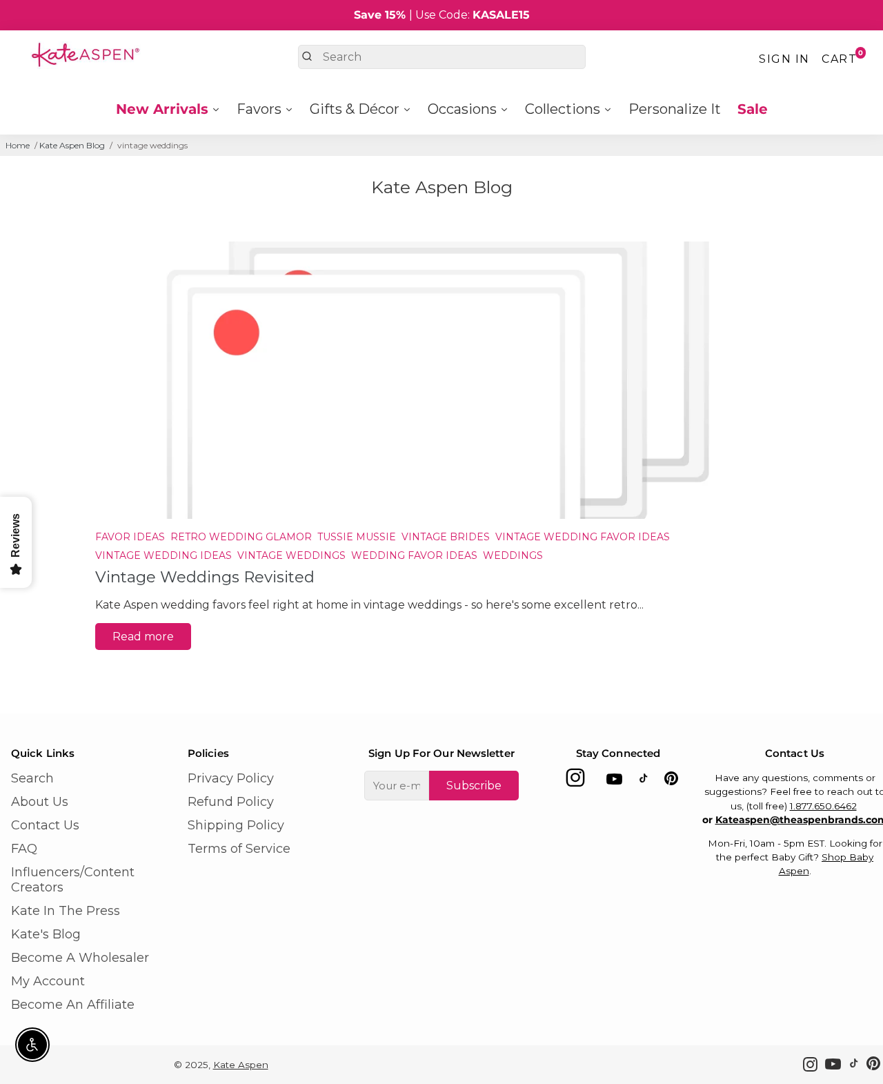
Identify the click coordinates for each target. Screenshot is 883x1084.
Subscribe (474, 785)
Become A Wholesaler (80, 957)
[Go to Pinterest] (671, 781)
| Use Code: (442, 14)
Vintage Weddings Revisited (205, 577)
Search (32, 778)
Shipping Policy (236, 825)
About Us (39, 801)
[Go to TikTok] (644, 781)
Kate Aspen (240, 1064)
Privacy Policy (231, 778)
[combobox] (442, 57)
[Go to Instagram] (575, 781)
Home (18, 145)
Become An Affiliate (73, 1004)
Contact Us (45, 825)
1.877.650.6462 (823, 805)
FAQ (24, 848)
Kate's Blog (46, 934)
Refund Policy (231, 801)
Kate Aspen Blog (72, 145)
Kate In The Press (65, 910)
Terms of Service (239, 848)
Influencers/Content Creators (73, 880)
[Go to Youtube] (614, 781)
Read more (143, 636)
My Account (48, 981)
